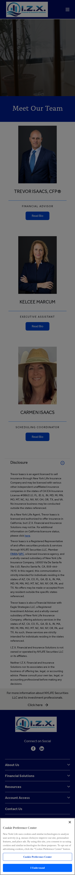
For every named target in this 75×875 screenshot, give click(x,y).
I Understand (37, 867)
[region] (37, 846)
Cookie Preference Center (37, 856)
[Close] (70, 822)
